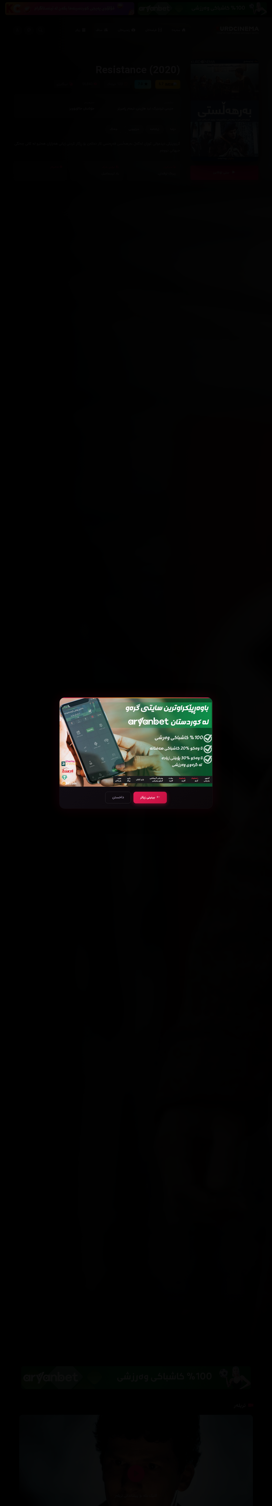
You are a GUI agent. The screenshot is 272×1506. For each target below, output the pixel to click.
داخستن (118, 797)
